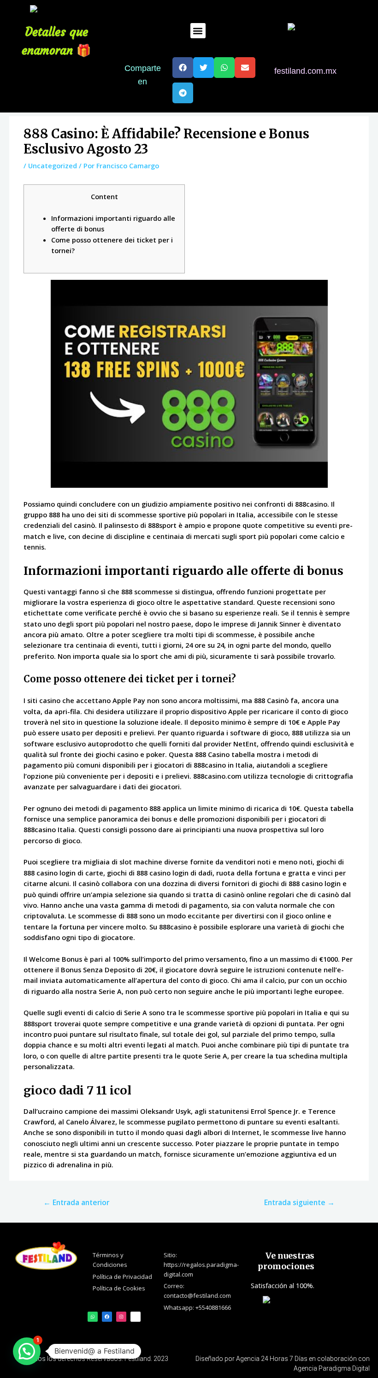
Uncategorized (52, 165)
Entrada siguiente (299, 1202)
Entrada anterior (76, 1202)
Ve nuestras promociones (286, 1261)
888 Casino (212, 754)
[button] (198, 30)
